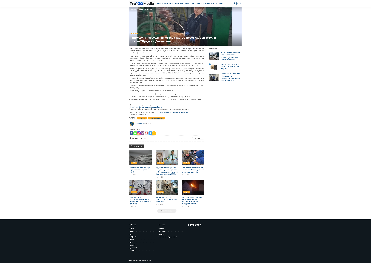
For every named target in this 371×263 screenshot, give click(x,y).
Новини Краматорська (144, 9)
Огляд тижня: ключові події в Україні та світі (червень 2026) (140, 170)
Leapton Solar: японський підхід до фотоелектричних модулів (231, 66)
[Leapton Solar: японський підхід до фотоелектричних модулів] (214, 66)
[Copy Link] (154, 133)
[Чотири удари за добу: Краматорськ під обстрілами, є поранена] (167, 187)
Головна (133, 9)
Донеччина (142, 118)
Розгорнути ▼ (198, 138)
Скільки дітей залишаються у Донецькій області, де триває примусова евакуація (193, 170)
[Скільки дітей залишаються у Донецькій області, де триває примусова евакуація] (193, 157)
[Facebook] (131, 133)
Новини (134, 33)
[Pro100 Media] (142, 3)
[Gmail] (146, 133)
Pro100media (139, 123)
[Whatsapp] (135, 133)
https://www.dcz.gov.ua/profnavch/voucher (173, 112)
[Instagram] (139, 133)
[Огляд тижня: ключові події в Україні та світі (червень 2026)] (140, 157)
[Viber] (142, 133)
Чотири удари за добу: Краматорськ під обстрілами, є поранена (167, 199)
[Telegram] (150, 133)
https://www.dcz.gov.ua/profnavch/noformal (145, 107)
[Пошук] (240, 3)
